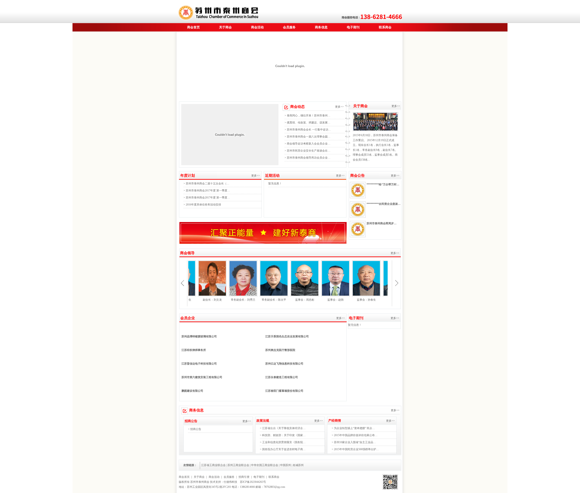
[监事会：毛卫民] (386, 295)
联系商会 (385, 27)
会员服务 (289, 27)
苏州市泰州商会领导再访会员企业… (308, 157)
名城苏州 (298, 465)
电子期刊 (353, 27)
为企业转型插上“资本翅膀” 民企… (354, 428)
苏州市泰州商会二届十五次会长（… (207, 183)
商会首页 (193, 27)
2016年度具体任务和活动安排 (203, 204)
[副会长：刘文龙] (201, 295)
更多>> (339, 106)
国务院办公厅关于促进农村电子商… (284, 449)
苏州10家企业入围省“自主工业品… (355, 442)
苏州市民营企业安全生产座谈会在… (308, 150)
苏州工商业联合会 (238, 465)
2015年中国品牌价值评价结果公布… (355, 435)
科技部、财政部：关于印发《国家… (284, 435)
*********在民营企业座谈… (384, 203)
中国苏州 (285, 465)
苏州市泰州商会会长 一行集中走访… (309, 129)
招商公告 (195, 429)
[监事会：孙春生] (356, 295)
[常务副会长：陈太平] (263, 295)
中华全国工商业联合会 (264, 465)
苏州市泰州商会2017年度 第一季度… (208, 190)
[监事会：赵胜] (325, 295)
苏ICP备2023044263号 (253, 481)
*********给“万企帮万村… (383, 184)
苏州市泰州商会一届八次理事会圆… (308, 136)
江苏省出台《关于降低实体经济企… (284, 428)
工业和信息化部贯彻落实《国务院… (284, 442)
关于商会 (225, 27)
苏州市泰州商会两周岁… (381, 223)
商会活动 (257, 27)
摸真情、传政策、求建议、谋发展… (308, 122)
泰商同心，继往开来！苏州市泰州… (308, 115)
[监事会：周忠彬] (294, 295)
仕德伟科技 (230, 481)
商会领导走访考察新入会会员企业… (308, 143)
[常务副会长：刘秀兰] (232, 295)
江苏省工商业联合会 (213, 465)
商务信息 (321, 27)
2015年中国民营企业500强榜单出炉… (356, 449)
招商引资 (244, 476)
